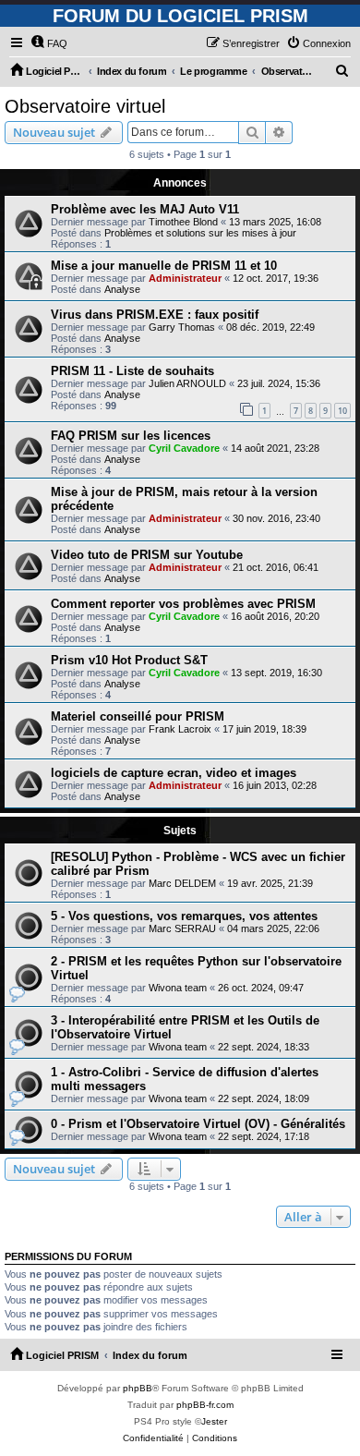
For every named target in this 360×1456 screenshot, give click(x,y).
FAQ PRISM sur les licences (130, 436)
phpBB (137, 1388)
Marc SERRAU (182, 928)
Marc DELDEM (182, 883)
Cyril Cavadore (184, 448)
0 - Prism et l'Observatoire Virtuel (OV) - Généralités (198, 1124)
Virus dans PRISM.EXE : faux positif (154, 315)
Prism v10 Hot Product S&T (129, 660)
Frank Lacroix (180, 728)
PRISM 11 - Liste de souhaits (132, 371)
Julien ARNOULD (187, 383)
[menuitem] (48, 43)
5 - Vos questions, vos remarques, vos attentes (184, 916)
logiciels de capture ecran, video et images (173, 773)
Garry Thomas (182, 327)
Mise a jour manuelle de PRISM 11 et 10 (164, 266)
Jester (214, 1421)
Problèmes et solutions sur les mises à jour (200, 232)
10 (342, 411)
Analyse (122, 289)
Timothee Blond (183, 221)
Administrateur (185, 278)
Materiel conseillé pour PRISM (137, 716)
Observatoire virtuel (85, 106)
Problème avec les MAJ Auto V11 (145, 209)
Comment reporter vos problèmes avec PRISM (183, 604)
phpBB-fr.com (205, 1405)
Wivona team (178, 987)
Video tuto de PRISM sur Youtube (147, 555)
